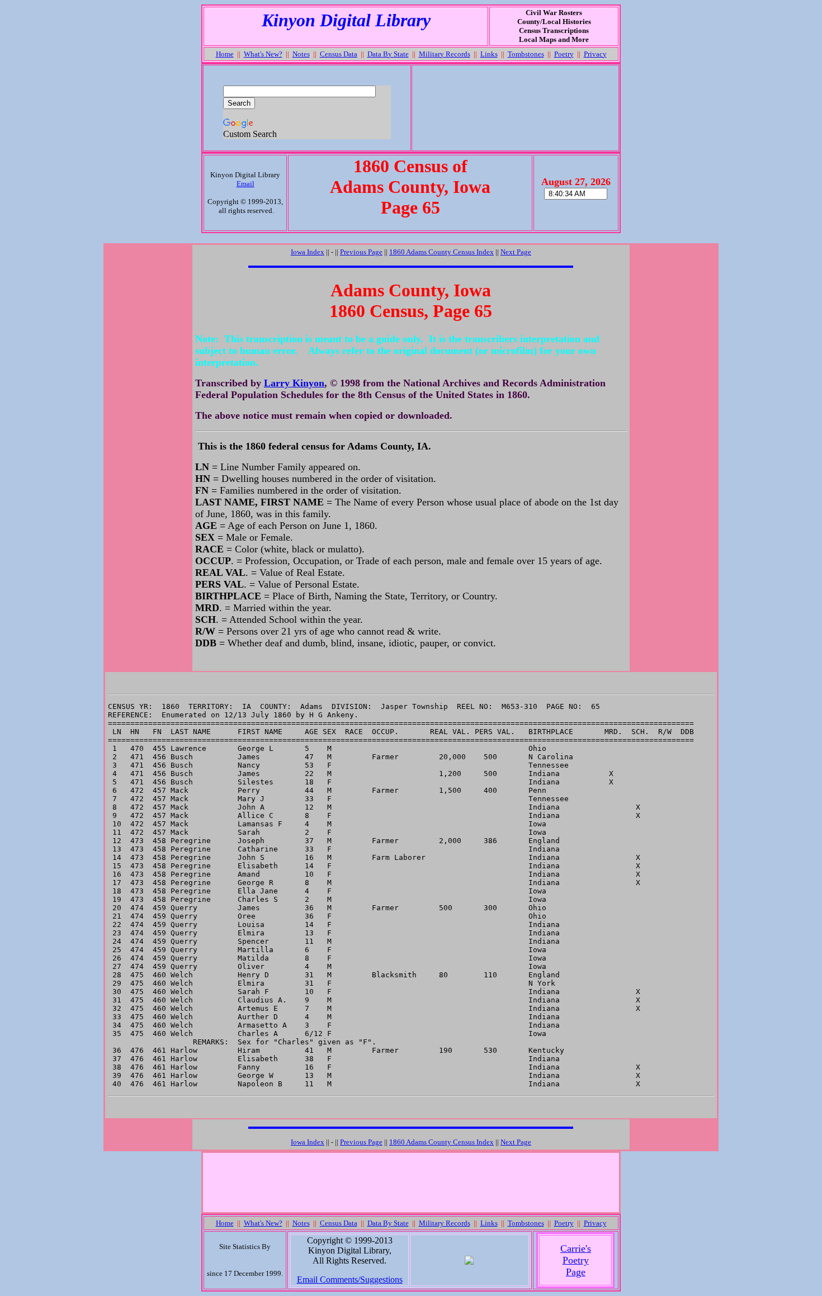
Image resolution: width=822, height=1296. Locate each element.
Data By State (388, 54)
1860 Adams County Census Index (441, 252)
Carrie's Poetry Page (575, 1260)
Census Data (338, 54)
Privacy (595, 54)
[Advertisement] (515, 108)
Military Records (444, 54)
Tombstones (526, 54)
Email (245, 183)
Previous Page (361, 252)
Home (225, 54)
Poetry (564, 54)
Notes (301, 54)
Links (489, 54)
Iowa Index (307, 252)
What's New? (263, 54)
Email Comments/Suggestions (350, 1279)
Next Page (515, 252)
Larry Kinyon (294, 383)
